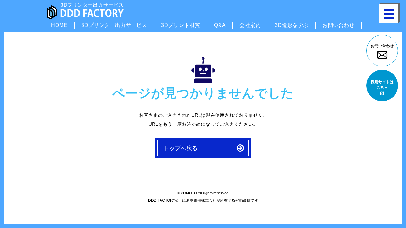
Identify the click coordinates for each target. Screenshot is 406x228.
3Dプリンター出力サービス (114, 25)
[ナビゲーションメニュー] (388, 13)
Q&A (220, 25)
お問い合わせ (339, 25)
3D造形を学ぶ (292, 25)
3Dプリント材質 (180, 25)
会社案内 (250, 25)
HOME (59, 25)
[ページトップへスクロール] (388, 208)
